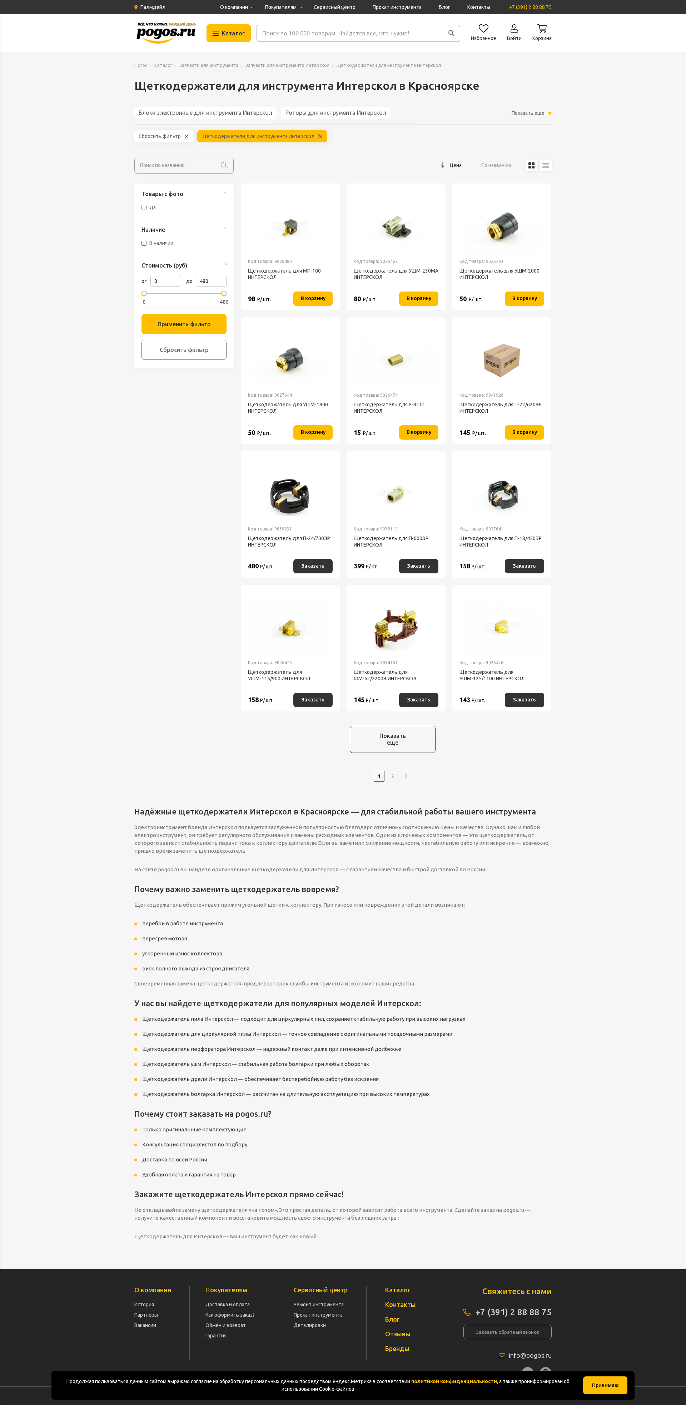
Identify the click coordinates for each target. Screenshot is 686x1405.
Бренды (397, 1348)
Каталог (163, 65)
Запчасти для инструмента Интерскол (287, 65)
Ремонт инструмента (319, 1304)
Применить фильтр (184, 324)
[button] (451, 33)
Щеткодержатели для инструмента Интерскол (258, 136)
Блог (444, 7)
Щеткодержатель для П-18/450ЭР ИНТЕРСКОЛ (500, 541)
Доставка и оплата (227, 1304)
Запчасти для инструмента (208, 65)
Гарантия (216, 1335)
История (144, 1304)
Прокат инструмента (397, 7)
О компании (234, 7)
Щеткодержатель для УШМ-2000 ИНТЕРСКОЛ (499, 274)
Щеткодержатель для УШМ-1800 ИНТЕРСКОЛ (288, 408)
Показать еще (392, 739)
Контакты (478, 7)
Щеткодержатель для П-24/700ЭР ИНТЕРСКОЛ (289, 541)
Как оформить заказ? (230, 1315)
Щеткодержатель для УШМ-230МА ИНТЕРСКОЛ (396, 274)
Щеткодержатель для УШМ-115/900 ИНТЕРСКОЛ (279, 675)
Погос (140, 65)
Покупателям (281, 7)
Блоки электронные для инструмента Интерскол (205, 112)
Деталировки (310, 1325)
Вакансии (145, 1325)
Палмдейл (152, 7)
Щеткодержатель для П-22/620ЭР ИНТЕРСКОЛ (500, 408)
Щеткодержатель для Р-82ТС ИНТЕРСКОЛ (390, 408)
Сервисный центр (335, 7)
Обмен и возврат (225, 1325)
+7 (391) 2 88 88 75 (530, 7)
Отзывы (398, 1333)
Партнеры (146, 1315)
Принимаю (605, 1385)
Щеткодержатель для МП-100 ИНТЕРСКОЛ (284, 274)
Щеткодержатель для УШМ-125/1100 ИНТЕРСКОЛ (492, 675)
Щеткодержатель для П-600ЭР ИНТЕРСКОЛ (391, 541)
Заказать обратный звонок (507, 1332)
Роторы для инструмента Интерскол (335, 112)
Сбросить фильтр (160, 136)
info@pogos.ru (530, 1355)
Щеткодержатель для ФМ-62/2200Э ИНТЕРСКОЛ (385, 675)
